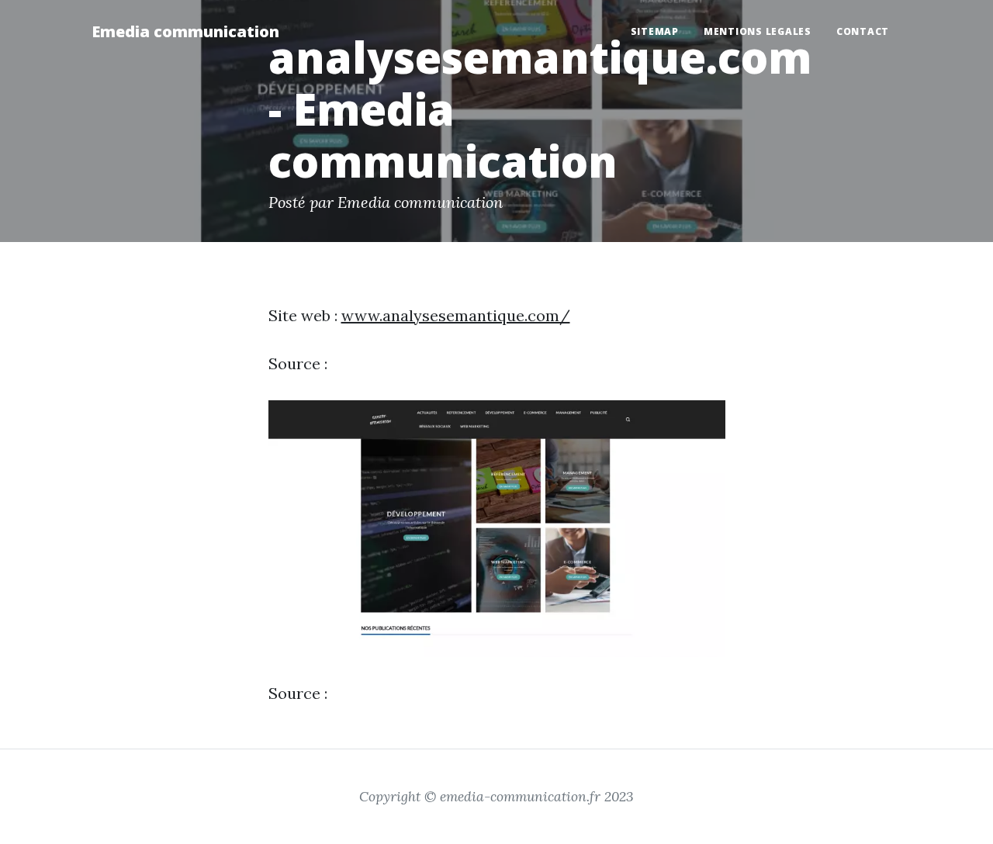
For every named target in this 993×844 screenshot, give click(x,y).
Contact (862, 31)
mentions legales (757, 31)
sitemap (655, 31)
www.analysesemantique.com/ (455, 315)
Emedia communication (185, 31)
